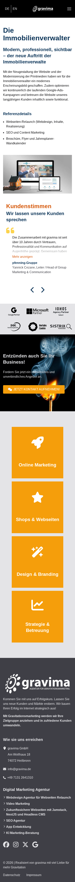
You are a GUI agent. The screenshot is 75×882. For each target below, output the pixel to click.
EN (15, 8)
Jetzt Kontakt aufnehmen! (36, 389)
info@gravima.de (19, 769)
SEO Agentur (15, 820)
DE (7, 8)
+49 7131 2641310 (20, 777)
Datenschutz (11, 875)
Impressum (33, 875)
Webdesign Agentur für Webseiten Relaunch (38, 797)
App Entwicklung (18, 826)
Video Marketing (18, 803)
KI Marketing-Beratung (22, 833)
